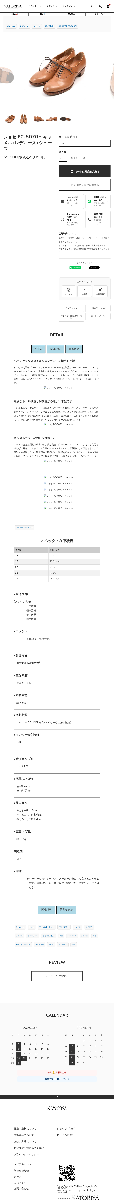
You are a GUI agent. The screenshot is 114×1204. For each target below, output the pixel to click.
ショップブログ (66, 1128)
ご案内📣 (14, 14)
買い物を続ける (98, 316)
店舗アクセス (71, 308)
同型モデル (66, 909)
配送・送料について (25, 1128)
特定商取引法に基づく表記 (71, 317)
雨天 (61, 936)
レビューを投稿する (57, 976)
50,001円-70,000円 (68, 26)
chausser (11, 26)
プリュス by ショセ (46, 927)
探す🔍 (43, 14)
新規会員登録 (21, 1171)
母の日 (51, 944)
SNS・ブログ (100, 14)
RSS (59, 1135)
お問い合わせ (21, 1188)
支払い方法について (25, 1141)
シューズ (37, 26)
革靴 (94, 936)
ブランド (50, 6)
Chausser (20, 927)
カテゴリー (33, 6)
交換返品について (98, 308)
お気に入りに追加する (86, 185)
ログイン (19, 1177)
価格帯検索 (49, 26)
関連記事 (55, 349)
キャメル (77, 927)
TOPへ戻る (57, 1097)
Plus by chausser (23, 944)
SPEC (38, 349)
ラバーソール (33, 936)
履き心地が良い (48, 936)
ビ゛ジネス (63, 944)
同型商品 (74, 349)
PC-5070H (64, 927)
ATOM (69, 1135)
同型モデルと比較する (24, 528)
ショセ (31, 927)
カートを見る (20, 1183)
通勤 (73, 944)
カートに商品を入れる (87, 171)
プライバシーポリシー (26, 1154)
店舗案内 (71, 14)
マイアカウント (22, 1164)
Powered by (63, 1199)
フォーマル (39, 944)
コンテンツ (67, 6)
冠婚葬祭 (89, 927)
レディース (24, 26)
